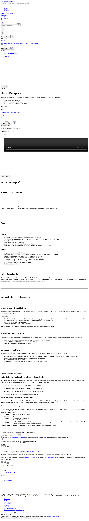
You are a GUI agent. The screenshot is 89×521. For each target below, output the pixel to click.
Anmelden (3, 40)
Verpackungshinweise (10, 508)
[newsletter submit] (19, 434)
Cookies (6, 506)
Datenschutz (7, 503)
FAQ (5, 9)
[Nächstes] (6, 86)
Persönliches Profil (11, 43)
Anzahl (3, 123)
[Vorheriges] (2, 86)
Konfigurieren (19, 517)
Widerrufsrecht (8, 502)
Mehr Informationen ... (54, 516)
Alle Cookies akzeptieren (30, 517)
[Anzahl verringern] (7, 122)
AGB (44, 437)
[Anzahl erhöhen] (14, 122)
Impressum (7, 499)
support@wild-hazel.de (30, 457)
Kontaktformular (51, 457)
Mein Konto (7, 56)
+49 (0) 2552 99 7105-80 (32, 451)
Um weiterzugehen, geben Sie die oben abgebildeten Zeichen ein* (19, 441)
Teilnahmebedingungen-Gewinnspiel (14, 510)
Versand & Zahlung (9, 472)
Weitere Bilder (5, 176)
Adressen (19, 43)
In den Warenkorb (5, 125)
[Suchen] (19, 24)
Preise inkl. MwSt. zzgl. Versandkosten (11, 112)
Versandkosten (31, 494)
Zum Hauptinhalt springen (8, 1)
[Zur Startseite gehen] (7, 13)
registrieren (6, 42)
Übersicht (3, 43)
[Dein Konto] (2, 33)
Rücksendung (8, 480)
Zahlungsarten (26, 43)
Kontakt (6, 10)
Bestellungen (34, 43)
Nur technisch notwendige (7, 517)
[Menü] (2, 22)
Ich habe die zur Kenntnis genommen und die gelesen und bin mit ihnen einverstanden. (36, 437)
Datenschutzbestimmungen (17, 437)
